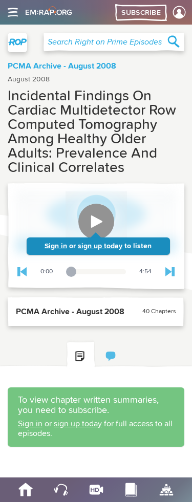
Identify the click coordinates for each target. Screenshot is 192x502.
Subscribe (141, 12)
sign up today (100, 246)
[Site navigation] (12, 12)
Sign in (56, 246)
